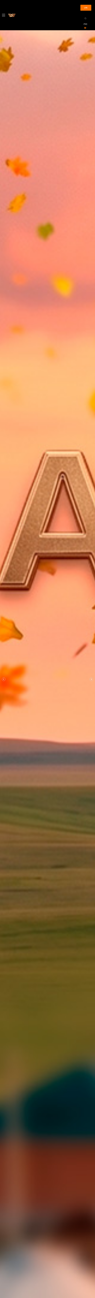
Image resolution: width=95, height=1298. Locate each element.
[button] (4, 679)
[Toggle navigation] (3, 15)
